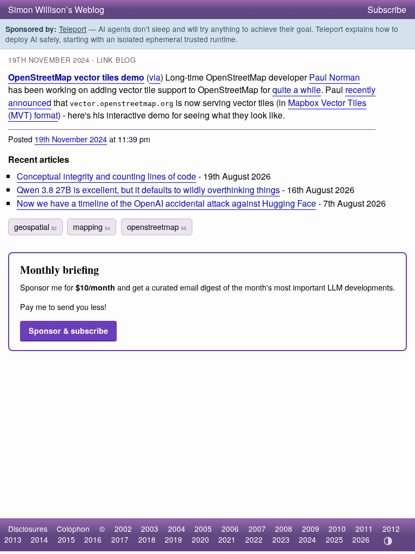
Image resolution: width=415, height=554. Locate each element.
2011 (364, 528)
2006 (230, 528)
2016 (93, 539)
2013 (13, 539)
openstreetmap (156, 226)
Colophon (73, 528)
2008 (283, 528)
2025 (334, 539)
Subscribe (386, 9)
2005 (203, 528)
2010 (337, 528)
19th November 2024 (71, 138)
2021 (227, 539)
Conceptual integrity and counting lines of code (106, 176)
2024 (307, 539)
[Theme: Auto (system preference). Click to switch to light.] (387, 541)
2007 (257, 528)
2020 (200, 539)
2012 (391, 528)
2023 (281, 539)
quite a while (296, 89)
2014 (39, 539)
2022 (254, 539)
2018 (147, 539)
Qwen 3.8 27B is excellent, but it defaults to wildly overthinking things (148, 189)
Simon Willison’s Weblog (56, 9)
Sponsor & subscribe (68, 330)
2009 (310, 528)
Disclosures (28, 528)
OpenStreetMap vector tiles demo (76, 77)
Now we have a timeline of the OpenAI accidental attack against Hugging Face (166, 203)
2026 (361, 539)
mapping (91, 226)
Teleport (72, 28)
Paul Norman (334, 77)
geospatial (35, 226)
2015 (66, 539)
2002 (123, 528)
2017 (120, 539)
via (154, 77)
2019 (173, 539)
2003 (149, 528)
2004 (176, 528)
